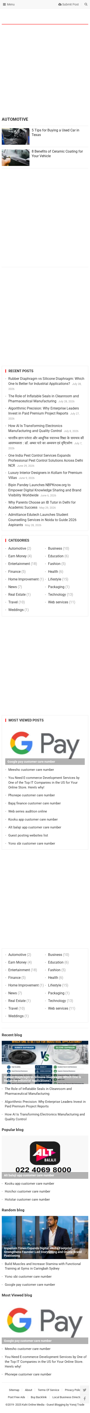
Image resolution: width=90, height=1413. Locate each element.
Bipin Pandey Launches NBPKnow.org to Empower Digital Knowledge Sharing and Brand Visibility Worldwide (44, 490)
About (28, 1390)
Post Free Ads (16, 1397)
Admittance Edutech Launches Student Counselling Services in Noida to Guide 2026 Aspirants (42, 520)
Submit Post (70, 4)
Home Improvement (23, 579)
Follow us (67, 16)
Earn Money (17, 556)
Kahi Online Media (33, 1404)
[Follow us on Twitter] (84, 1390)
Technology (57, 594)
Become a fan (81, 16)
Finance (14, 572)
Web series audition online (27, 811)
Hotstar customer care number (27, 1199)
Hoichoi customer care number (27, 1191)
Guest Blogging (56, 1404)
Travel (13, 602)
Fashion (54, 564)
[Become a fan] (84, 1398)
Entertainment (19, 564)
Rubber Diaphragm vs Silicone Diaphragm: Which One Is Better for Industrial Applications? (42, 1079)
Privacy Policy (73, 1390)
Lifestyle (54, 579)
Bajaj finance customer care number (34, 803)
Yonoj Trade (76, 1404)
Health (53, 572)
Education (56, 556)
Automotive (17, 548)
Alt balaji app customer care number (34, 827)
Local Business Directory (67, 1397)
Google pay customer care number (31, 761)
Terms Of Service (48, 1390)
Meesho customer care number (31, 770)
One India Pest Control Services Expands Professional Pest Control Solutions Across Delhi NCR (45, 460)
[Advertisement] (45, 71)
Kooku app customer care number (33, 819)
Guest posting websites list (28, 835)
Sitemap (14, 1390)
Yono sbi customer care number (31, 843)
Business (55, 548)
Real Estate (17, 594)
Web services (58, 602)
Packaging (56, 587)
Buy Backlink (39, 1397)
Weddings (16, 610)
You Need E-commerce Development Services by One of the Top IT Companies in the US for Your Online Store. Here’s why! (44, 782)
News (12, 587)
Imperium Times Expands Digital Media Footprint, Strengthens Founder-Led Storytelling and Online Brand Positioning (43, 1251)
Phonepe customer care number (31, 795)
